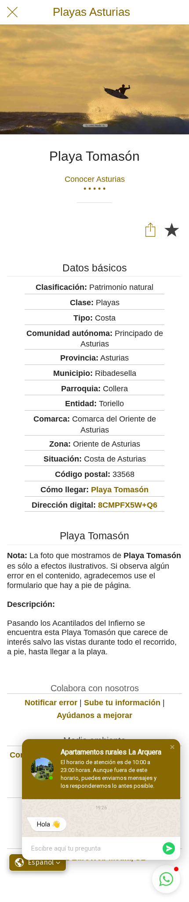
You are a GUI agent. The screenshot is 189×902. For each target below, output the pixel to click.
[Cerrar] (12, 12)
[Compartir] (150, 229)
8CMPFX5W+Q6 (127, 505)
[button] (172, 747)
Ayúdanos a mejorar (94, 715)
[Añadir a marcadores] (171, 229)
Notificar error (51, 702)
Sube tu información (122, 702)
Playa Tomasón (120, 489)
